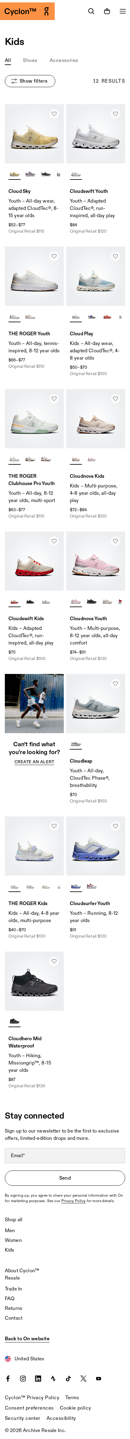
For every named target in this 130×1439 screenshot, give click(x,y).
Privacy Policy (73, 1201)
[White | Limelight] (46, 885)
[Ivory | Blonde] (14, 315)
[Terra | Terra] (107, 315)
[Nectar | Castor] (14, 173)
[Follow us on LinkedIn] (38, 1378)
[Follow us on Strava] (53, 1378)
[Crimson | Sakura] (92, 885)
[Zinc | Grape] (30, 173)
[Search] (91, 11)
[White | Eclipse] (30, 458)
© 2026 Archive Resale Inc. (35, 1430)
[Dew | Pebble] (76, 458)
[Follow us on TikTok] (68, 1378)
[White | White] (46, 600)
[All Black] (30, 600)
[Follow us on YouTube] (99, 1378)
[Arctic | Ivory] (76, 315)
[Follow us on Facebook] (8, 1378)
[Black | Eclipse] (46, 173)
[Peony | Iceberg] (92, 458)
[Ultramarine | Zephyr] (92, 315)
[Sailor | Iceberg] (76, 885)
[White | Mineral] (14, 458)
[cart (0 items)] (107, 11)
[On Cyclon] (32, 11)
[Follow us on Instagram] (23, 1378)
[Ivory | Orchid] (30, 885)
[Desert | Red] (14, 600)
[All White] (76, 173)
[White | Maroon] (46, 458)
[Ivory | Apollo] (107, 600)
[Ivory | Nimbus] (14, 885)
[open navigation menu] (122, 11)
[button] (8, 61)
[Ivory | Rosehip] (30, 315)
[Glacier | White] (76, 743)
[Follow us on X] (83, 1378)
